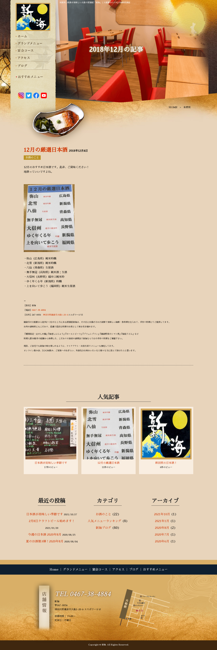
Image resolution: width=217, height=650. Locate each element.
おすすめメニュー (155, 569)
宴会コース (99, 569)
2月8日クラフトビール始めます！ (52, 521)
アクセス (118, 569)
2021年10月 (162, 514)
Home (54, 569)
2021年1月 (162, 521)
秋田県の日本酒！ (166, 463)
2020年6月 (162, 541)
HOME (173, 107)
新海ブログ (103, 527)
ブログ (133, 569)
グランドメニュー (75, 569)
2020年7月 (162, 534)
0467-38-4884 (39, 310)
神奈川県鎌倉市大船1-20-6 (55, 315)
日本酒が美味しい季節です (51, 463)
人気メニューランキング (104, 521)
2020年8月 (162, 527)
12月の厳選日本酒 (46, 150)
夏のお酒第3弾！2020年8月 (44, 541)
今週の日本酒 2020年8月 (44, 534)
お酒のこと (32, 157)
